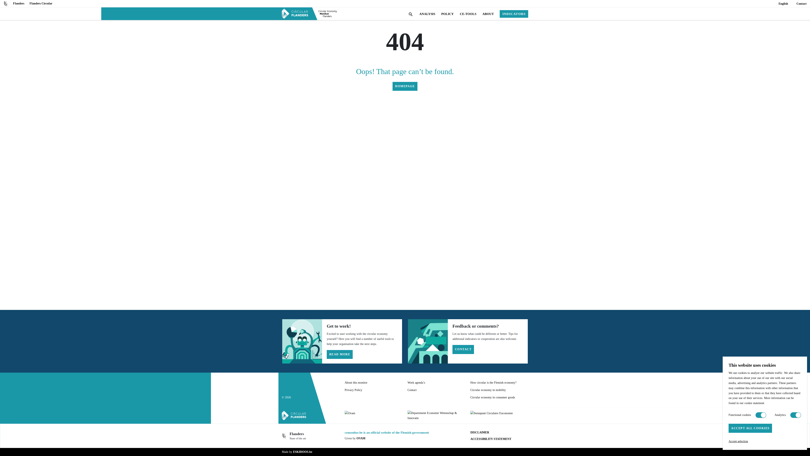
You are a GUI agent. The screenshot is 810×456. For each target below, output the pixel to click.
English (783, 3)
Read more (339, 354)
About (488, 14)
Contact (801, 3)
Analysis (427, 14)
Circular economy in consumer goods (492, 397)
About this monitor (356, 382)
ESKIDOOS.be (302, 451)
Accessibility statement (490, 439)
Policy (447, 14)
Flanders (18, 3)
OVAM (360, 438)
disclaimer (479, 432)
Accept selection (738, 441)
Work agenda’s (416, 382)
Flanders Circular (41, 3)
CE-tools (468, 14)
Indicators (514, 14)
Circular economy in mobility (488, 390)
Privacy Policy (353, 390)
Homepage (405, 86)
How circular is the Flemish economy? (493, 382)
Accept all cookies (750, 428)
